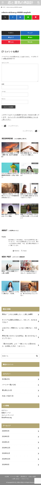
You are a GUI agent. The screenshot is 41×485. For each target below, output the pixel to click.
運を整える (7, 390)
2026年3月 (5, 431)
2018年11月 (6, 453)
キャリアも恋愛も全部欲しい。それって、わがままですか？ (19, 321)
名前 (3, 84)
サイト (4, 99)
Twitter (25, 251)
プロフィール (25, 478)
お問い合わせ (16, 478)
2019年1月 (5, 442)
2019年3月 (5, 436)
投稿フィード (6, 413)
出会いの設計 (7, 396)
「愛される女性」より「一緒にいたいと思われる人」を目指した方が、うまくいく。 (19, 345)
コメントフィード (8, 415)
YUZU (4, 237)
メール (4, 91)
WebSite (17, 251)
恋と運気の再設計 (20, 2)
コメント (5, 62)
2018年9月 (5, 464)
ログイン (5, 410)
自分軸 (6, 379)
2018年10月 (6, 459)
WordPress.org (7, 417)
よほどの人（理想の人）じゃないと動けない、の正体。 (19, 329)
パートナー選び (9, 384)
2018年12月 (6, 448)
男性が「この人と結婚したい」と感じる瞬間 (17, 314)
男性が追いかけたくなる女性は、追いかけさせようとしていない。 (19, 337)
